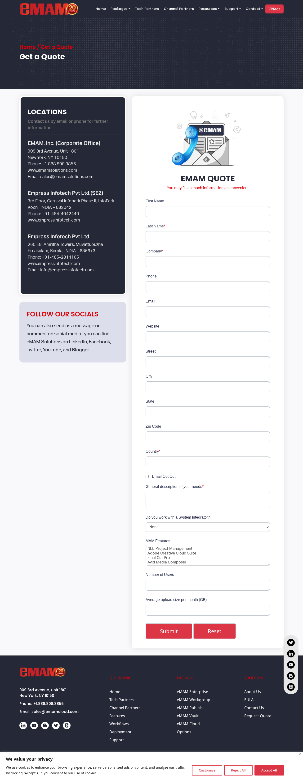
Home (101, 8)
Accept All (269, 770)
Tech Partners (147, 8)
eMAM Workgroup (193, 699)
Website (152, 326)
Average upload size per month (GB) (176, 600)
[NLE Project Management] (207, 549)
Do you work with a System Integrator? (178, 517)
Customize (207, 770)
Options (184, 731)
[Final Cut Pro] (207, 558)
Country (153, 451)
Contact (253, 8)
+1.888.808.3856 (48, 703)
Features (117, 715)
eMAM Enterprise (192, 691)
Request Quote (257, 715)
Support (231, 8)
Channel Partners (179, 8)
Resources (208, 8)
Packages (119, 8)
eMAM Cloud (188, 723)
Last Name (155, 226)
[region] (151, 766)
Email (151, 301)
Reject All (238, 770)
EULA (249, 699)
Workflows (119, 723)
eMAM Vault (188, 715)
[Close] (300, 754)
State (150, 401)
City (149, 376)
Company (154, 251)
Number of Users (160, 575)
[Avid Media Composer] (207, 562)
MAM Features (158, 541)
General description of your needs (175, 487)
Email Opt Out (163, 476)
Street (151, 351)
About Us (252, 691)
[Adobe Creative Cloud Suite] (207, 553)
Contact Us (254, 707)
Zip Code (153, 426)
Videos (274, 9)
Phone (151, 276)
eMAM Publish (190, 707)
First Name (155, 201)
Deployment (120, 731)
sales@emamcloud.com (55, 711)
